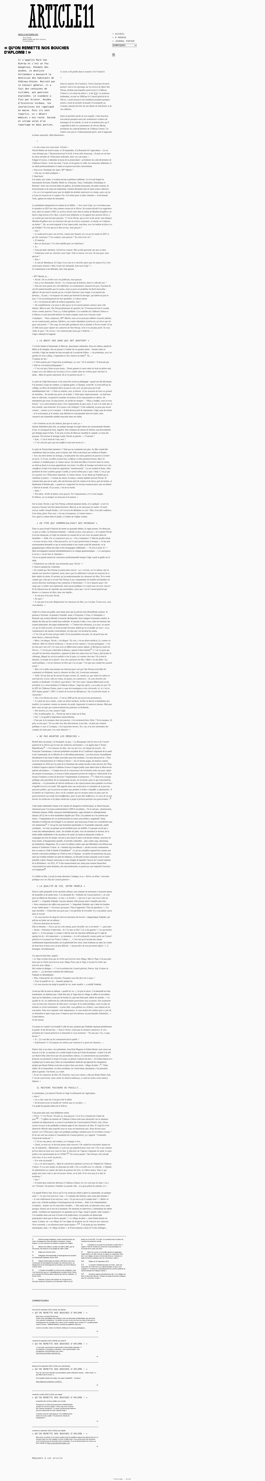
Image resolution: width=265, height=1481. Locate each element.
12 (78, 1224)
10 (37, 1118)
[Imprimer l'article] (113, 56)
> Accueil (118, 34)
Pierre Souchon (40, 39)
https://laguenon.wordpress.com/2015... (49, 1381)
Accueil (128, 1479)
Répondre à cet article (47, 1458)
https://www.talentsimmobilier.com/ (58, 1443)
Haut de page (118, 1479)
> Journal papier (123, 41)
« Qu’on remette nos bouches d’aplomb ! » (59, 1313)
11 (68, 1153)
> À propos (119, 37)
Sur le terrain (27, 37)
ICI (95, 93)
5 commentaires (28, 41)
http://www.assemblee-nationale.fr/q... (48, 1353)
